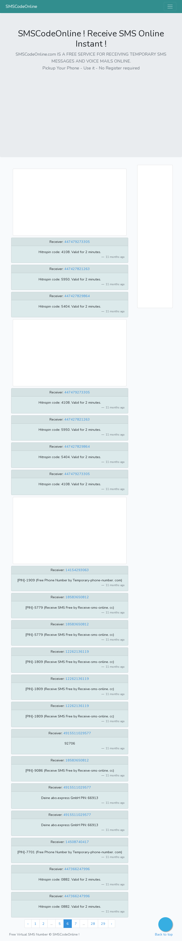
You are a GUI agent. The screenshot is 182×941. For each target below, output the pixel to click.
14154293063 (77, 570)
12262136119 (77, 651)
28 (93, 923)
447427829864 (77, 296)
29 (103, 923)
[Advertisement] (91, 108)
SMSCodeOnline (21, 6)
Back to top (164, 934)
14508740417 (77, 841)
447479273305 (77, 241)
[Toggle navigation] (170, 6)
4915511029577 (77, 733)
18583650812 (77, 597)
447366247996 (77, 869)
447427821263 (77, 268)
